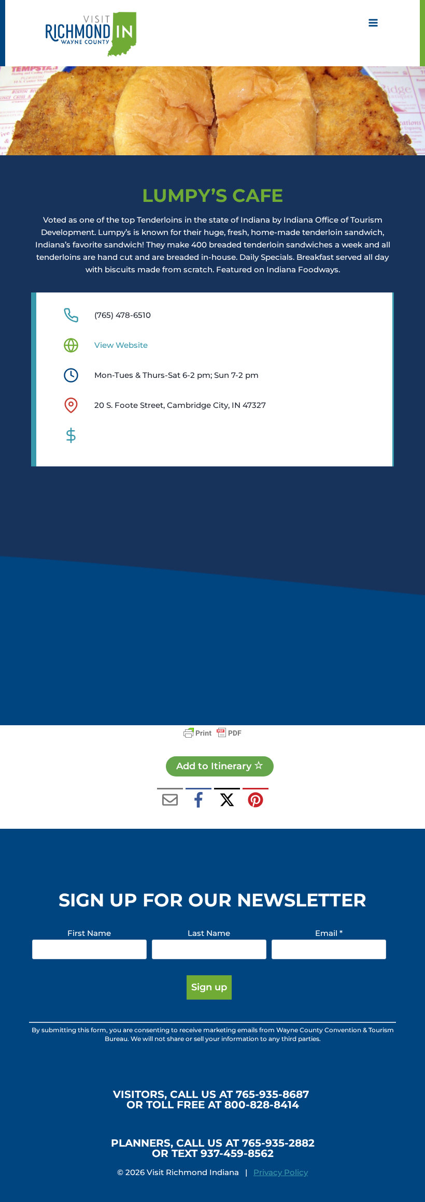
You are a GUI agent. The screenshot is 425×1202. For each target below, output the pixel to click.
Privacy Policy (280, 1172)
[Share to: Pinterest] (255, 801)
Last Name (209, 933)
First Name (89, 933)
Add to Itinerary (215, 766)
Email (329, 933)
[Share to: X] (227, 801)
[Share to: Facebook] (198, 801)
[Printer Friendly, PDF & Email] (212, 733)
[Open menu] (372, 23)
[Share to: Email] (170, 801)
